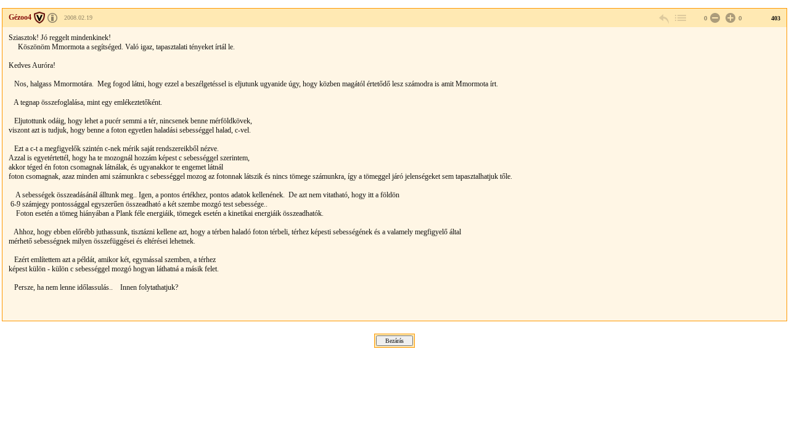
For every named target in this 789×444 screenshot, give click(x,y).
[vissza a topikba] (680, 18)
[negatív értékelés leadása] (714, 18)
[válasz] (664, 18)
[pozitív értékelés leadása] (729, 18)
